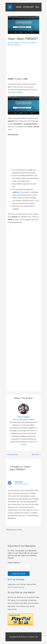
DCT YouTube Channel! (16, 587)
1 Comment (32, 43)
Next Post (36, 454)
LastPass (15, 192)
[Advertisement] (23, 61)
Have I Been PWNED (15, 92)
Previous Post (12, 454)
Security (17, 45)
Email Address (14, 562)
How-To (10, 45)
